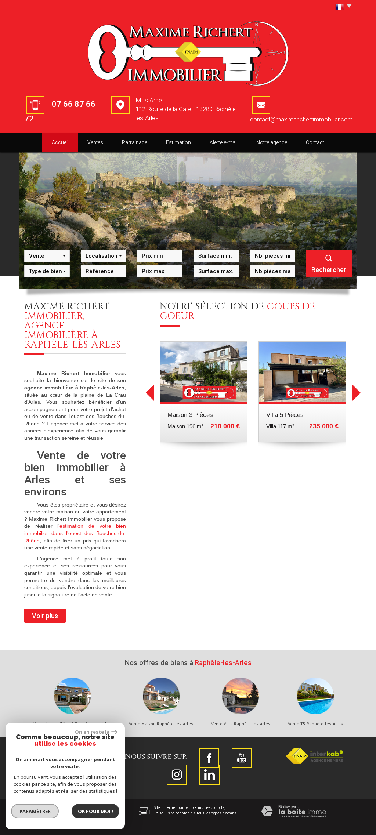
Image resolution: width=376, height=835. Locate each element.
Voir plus (45, 616)
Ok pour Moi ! (95, 811)
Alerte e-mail (224, 142)
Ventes (95, 142)
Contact (315, 142)
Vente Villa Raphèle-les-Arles (240, 724)
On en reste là (92, 732)
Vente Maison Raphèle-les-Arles (161, 724)
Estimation (178, 142)
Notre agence (271, 142)
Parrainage (134, 142)
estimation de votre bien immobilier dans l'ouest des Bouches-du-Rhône (75, 533)
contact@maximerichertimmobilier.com (301, 119)
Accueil (60, 142)
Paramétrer (35, 811)
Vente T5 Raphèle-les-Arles (315, 724)
